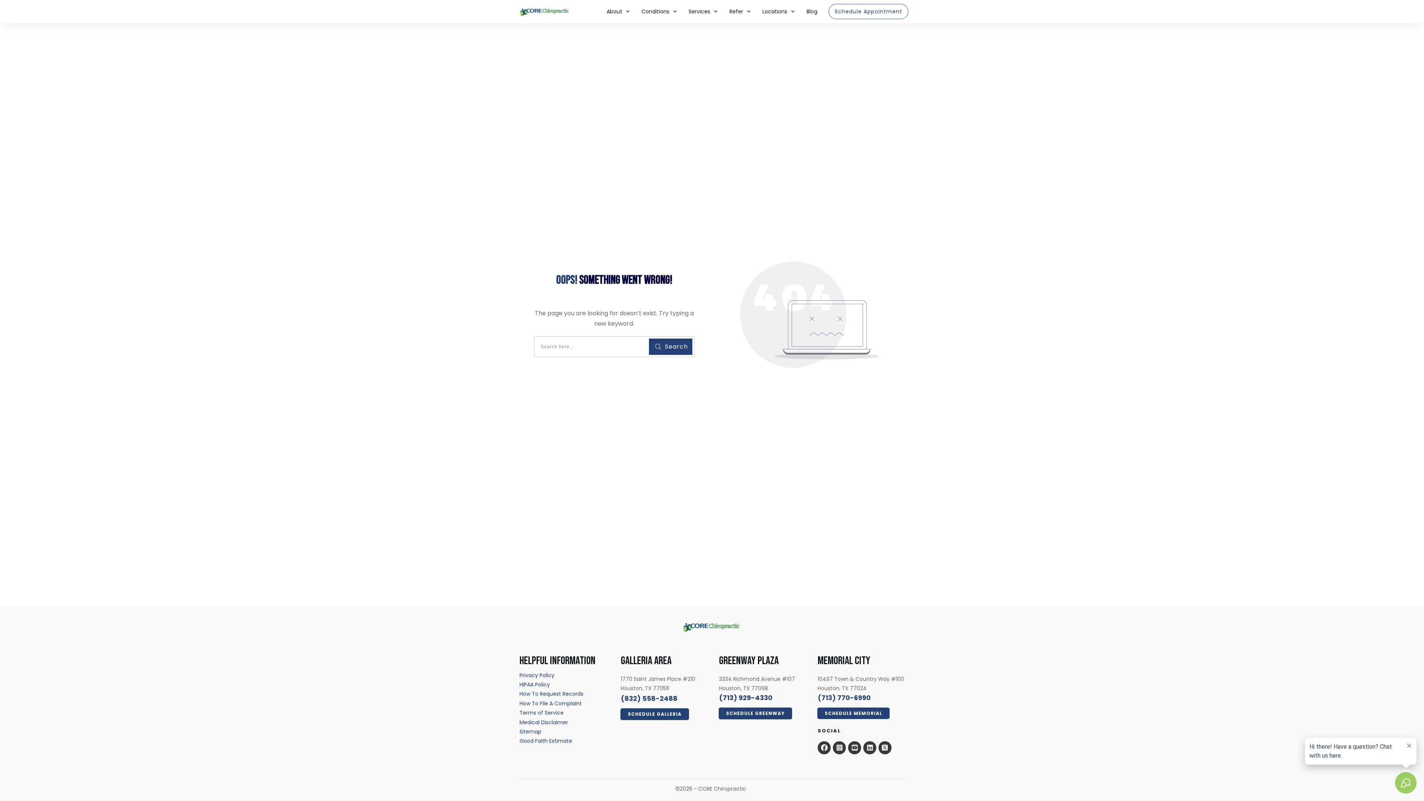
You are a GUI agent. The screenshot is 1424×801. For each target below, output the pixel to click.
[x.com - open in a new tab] (885, 748)
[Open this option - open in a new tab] (824, 748)
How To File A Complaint (551, 703)
